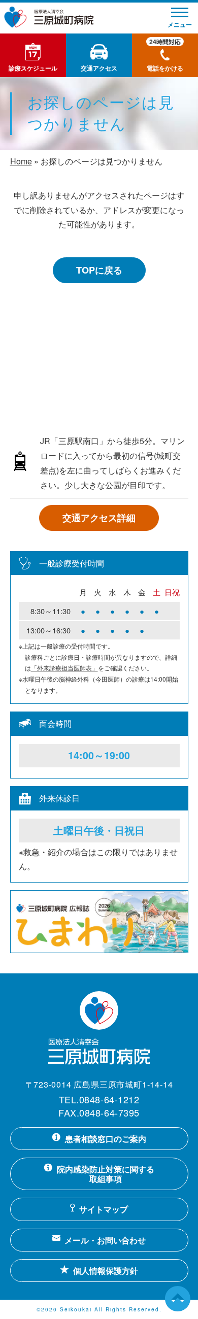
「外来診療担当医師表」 (64, 667)
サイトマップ (103, 1209)
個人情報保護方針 (105, 1270)
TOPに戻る (99, 270)
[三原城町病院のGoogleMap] (99, 374)
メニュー (180, 24)
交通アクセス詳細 (99, 517)
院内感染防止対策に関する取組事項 (105, 1174)
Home (21, 161)
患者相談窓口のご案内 (105, 1138)
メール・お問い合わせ (105, 1240)
